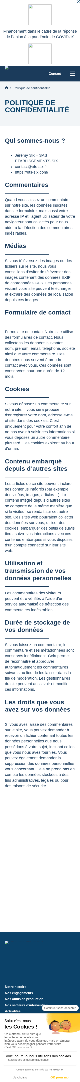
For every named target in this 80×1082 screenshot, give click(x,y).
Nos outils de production (24, 999)
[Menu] (72, 73)
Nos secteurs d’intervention (26, 1005)
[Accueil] (6, 88)
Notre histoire (15, 986)
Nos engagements (19, 993)
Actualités (12, 1011)
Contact (55, 73)
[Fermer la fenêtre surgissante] (78, 1)
